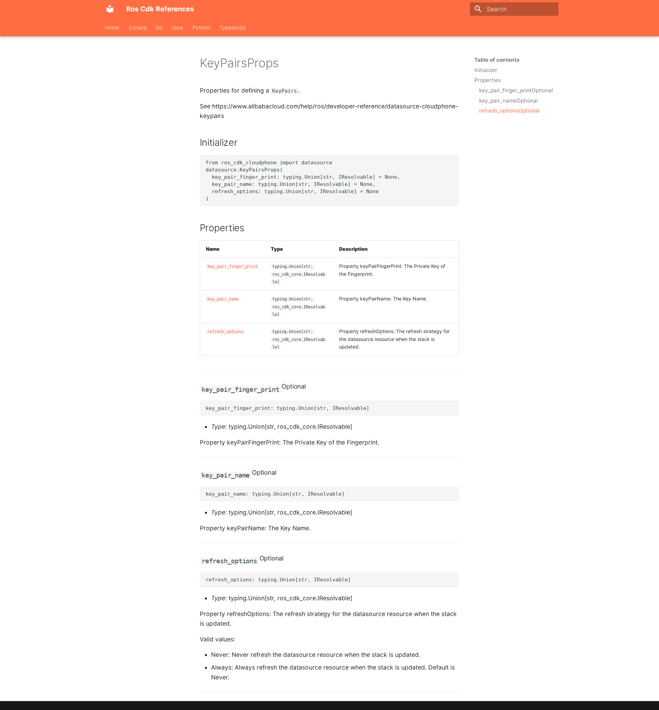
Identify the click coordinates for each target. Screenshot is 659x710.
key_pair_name (223, 299)
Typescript (232, 27)
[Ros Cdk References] (109, 8)
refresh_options (225, 331)
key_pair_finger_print (232, 266)
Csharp (138, 27)
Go (158, 27)
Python (201, 27)
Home (112, 27)
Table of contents (497, 60)
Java (178, 27)
